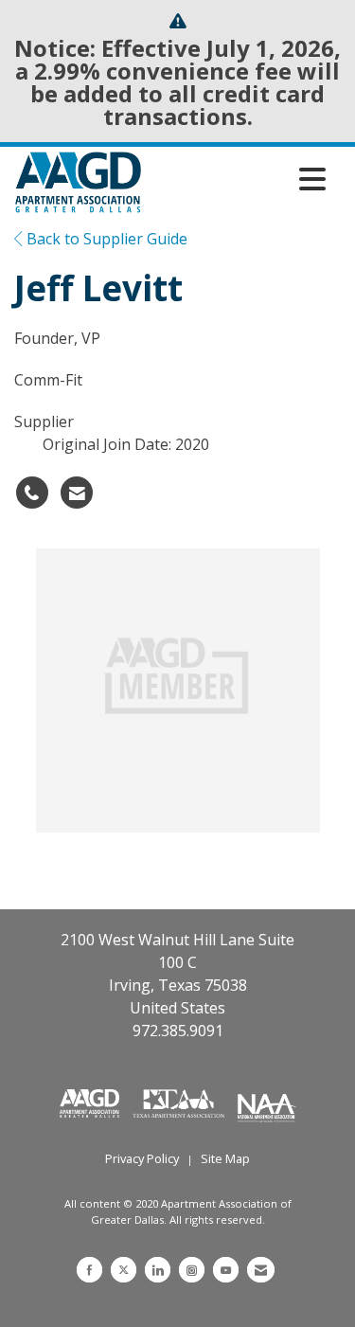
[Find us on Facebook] (89, 1269)
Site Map (225, 1158)
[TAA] (181, 1101)
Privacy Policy (142, 1158)
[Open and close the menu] (239, 179)
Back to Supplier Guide (105, 238)
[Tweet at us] (123, 1269)
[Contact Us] (261, 1269)
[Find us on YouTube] (226, 1269)
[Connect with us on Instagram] (191, 1269)
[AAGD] (91, 1101)
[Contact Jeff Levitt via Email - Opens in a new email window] (77, 493)
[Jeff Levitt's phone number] (32, 493)
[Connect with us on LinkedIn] (157, 1269)
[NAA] (266, 1101)
